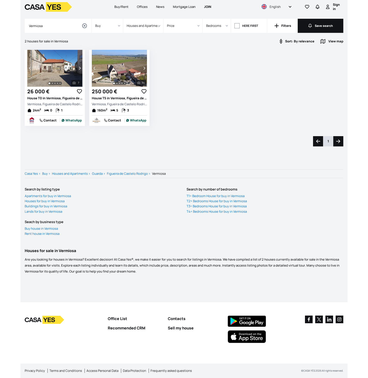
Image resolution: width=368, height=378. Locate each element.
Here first (250, 26)
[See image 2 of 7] (52, 83)
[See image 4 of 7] (57, 83)
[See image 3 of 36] (119, 83)
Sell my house (181, 327)
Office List (117, 318)
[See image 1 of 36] (114, 83)
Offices (142, 6)
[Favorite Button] (79, 91)
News (160, 6)
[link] (72, 120)
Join (207, 6)
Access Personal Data (102, 370)
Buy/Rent (121, 6)
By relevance (299, 41)
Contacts (176, 318)
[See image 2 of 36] (116, 83)
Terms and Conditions (65, 370)
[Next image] (79, 68)
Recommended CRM (126, 327)
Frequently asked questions (171, 370)
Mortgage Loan (184, 6)
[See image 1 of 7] (49, 83)
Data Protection (134, 370)
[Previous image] (30, 68)
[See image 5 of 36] (124, 83)
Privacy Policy (35, 370)
